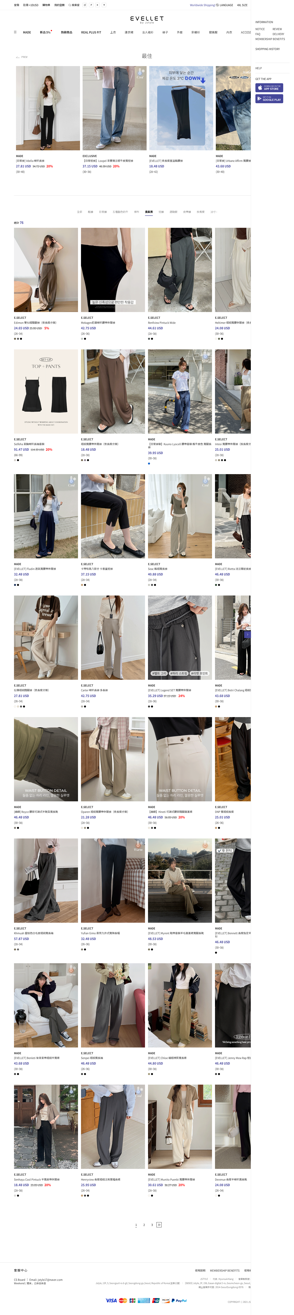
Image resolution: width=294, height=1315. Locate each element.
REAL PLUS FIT (91, 32)
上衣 (113, 32)
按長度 (201, 212)
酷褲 (90, 212)
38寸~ (213, 212)
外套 (180, 32)
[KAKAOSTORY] (104, 5)
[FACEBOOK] (91, 5)
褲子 (165, 32)
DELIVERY (278, 34)
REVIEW (277, 29)
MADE (27, 32)
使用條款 (249, 1270)
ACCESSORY (248, 32)
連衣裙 (129, 32)
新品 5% (45, 32)
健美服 (213, 32)
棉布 (136, 212)
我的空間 (59, 5)
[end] (159, 1224)
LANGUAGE (211, 5)
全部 (79, 212)
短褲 (161, 212)
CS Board (19, 1279)
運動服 (173, 212)
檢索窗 (76, 5)
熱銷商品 (66, 32)
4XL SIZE (242, 5)
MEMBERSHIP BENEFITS (270, 39)
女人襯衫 (147, 32)
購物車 (46, 5)
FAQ (257, 34)
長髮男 (149, 212)
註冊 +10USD (30, 5)
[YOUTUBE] (97, 5)
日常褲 (103, 212)
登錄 (16, 5)
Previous (21, 57)
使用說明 (200, 1270)
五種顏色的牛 (120, 212)
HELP (258, 68)
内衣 (229, 32)
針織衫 (196, 32)
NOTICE (260, 29)
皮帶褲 (187, 212)
